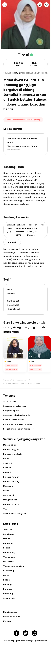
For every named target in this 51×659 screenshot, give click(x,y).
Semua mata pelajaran (15, 513)
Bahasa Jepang (11, 481)
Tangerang (9, 557)
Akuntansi (8, 495)
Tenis (5, 509)
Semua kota (9, 598)
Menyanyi (8, 486)
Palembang (9, 552)
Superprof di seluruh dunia (16, 415)
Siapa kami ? (9, 401)
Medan (6, 538)
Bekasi (6, 548)
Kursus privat (21, 380)
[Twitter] (25, 633)
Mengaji (7, 472)
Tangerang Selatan (13, 566)
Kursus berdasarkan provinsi (17, 424)
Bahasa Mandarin (12, 454)
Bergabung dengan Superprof (18, 429)
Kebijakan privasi (12, 410)
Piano (6, 458)
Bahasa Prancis (11, 504)
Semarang (8, 570)
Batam (6, 580)
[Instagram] (34, 633)
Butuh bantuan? (11, 616)
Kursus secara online (13, 420)
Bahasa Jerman (11, 477)
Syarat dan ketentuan (14, 406)
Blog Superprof (10, 612)
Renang (7, 468)
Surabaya (8, 534)
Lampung (8, 593)
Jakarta (7, 529)
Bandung (8, 543)
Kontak (7, 621)
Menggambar (10, 500)
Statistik (7, 463)
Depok (6, 575)
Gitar (6, 490)
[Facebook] (16, 633)
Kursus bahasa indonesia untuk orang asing (21, 383)
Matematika (9, 445)
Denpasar (8, 589)
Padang (7, 584)
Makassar (8, 561)
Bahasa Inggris (11, 449)
